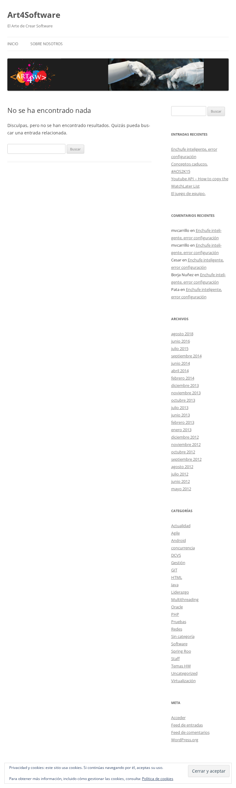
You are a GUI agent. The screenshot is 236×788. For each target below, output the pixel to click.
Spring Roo (181, 651)
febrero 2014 (182, 378)
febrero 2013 (182, 422)
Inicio (12, 43)
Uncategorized (184, 673)
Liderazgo (180, 592)
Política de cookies (157, 778)
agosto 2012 (182, 466)
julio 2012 (179, 474)
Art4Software (33, 14)
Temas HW (181, 666)
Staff (175, 658)
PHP (175, 614)
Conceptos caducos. (189, 164)
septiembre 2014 (186, 356)
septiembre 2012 (186, 459)
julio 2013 (179, 407)
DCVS (176, 555)
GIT (174, 570)
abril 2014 (180, 370)
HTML (176, 577)
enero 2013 (181, 429)
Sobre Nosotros (46, 43)
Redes (176, 629)
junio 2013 (180, 415)
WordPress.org (184, 739)
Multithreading (185, 599)
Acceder (178, 717)
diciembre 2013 (185, 385)
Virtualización (183, 680)
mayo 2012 (181, 489)
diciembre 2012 (185, 437)
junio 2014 (180, 363)
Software (179, 644)
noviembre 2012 (186, 444)
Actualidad (181, 525)
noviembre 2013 (186, 393)
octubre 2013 (183, 400)
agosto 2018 (182, 333)
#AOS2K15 (180, 171)
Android (178, 540)
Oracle (177, 607)
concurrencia (183, 548)
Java (175, 584)
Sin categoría (183, 636)
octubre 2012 (183, 452)
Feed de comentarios (190, 732)
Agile (175, 533)
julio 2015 (179, 348)
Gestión (178, 562)
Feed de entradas (187, 725)
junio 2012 (180, 481)
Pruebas (178, 621)
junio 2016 (180, 341)
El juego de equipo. (188, 193)
